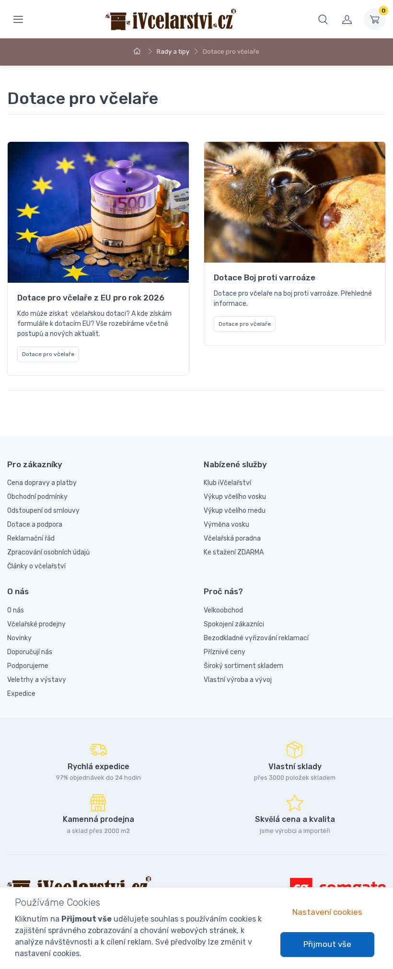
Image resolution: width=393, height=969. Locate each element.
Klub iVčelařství (227, 483)
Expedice (21, 694)
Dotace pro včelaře (48, 354)
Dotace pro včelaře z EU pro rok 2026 (90, 297)
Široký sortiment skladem (243, 666)
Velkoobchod (223, 610)
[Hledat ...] (323, 19)
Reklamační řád (31, 538)
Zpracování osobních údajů (48, 552)
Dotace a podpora (34, 524)
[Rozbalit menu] (18, 19)
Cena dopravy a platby (42, 483)
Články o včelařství (36, 566)
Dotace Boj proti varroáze (264, 277)
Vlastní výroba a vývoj (238, 680)
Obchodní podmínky (37, 497)
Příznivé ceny (224, 652)
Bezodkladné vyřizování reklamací (256, 638)
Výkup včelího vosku (235, 497)
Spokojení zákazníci (234, 624)
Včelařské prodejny (36, 624)
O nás (15, 610)
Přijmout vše (327, 944)
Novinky (19, 638)
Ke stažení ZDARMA (234, 552)
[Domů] (138, 51)
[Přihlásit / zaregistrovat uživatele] (347, 19)
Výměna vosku (226, 524)
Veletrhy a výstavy (36, 680)
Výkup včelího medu (235, 511)
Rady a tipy (173, 51)
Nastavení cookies (327, 912)
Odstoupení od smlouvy (43, 511)
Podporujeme (27, 666)
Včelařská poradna (232, 538)
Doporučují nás (29, 652)
